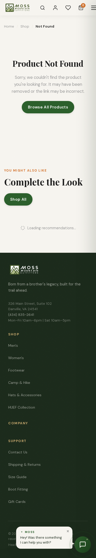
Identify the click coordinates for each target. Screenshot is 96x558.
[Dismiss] (68, 531)
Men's (13, 345)
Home (9, 26)
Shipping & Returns (24, 464)
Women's (16, 358)
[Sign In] (55, 7)
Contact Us (17, 452)
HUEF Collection (21, 407)
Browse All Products (48, 107)
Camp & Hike (19, 382)
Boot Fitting (18, 489)
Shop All (18, 199)
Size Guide (17, 477)
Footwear (16, 370)
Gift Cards (17, 501)
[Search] (42, 7)
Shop (24, 26)
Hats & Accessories (24, 395)
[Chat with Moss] (82, 544)
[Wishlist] (68, 7)
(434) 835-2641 (21, 314)
